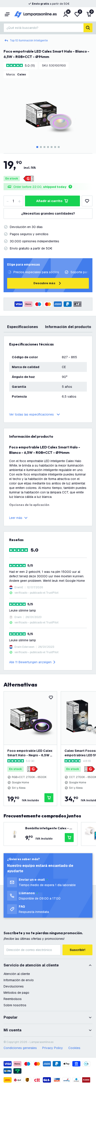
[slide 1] (37, 147)
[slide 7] (59, 147)
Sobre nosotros (15, 1005)
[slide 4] (48, 147)
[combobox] (43, 27)
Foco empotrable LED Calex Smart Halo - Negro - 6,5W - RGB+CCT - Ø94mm (29, 753)
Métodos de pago (16, 993)
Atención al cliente (17, 974)
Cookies (74, 1048)
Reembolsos (13, 999)
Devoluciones (14, 986)
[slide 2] (41, 147)
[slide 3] (44, 147)
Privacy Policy (52, 1048)
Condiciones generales (20, 1048)
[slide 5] (51, 147)
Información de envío (19, 980)
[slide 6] (55, 147)
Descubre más (44, 283)
